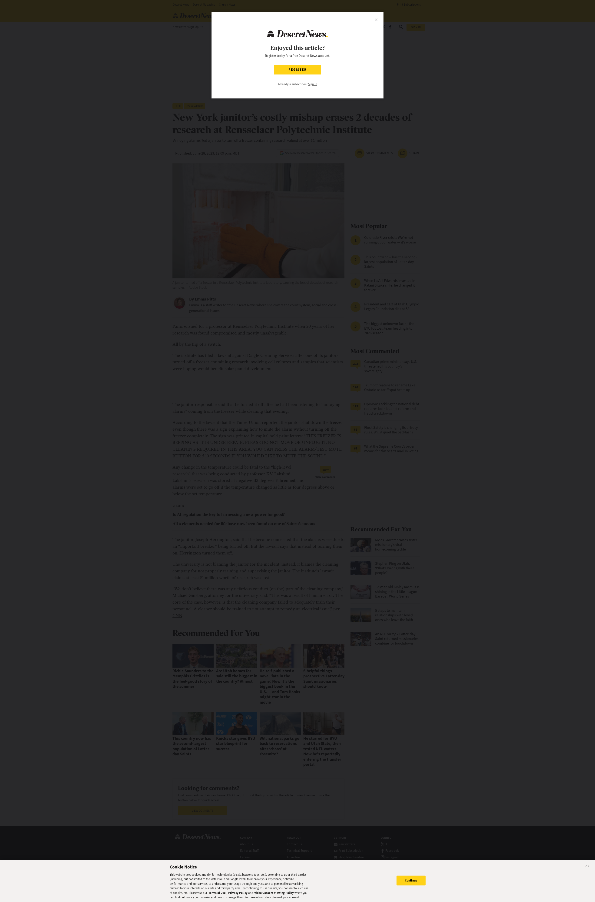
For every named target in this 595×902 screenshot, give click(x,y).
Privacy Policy (238, 893)
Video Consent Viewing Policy (274, 893)
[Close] (587, 867)
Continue (411, 880)
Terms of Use (217, 893)
